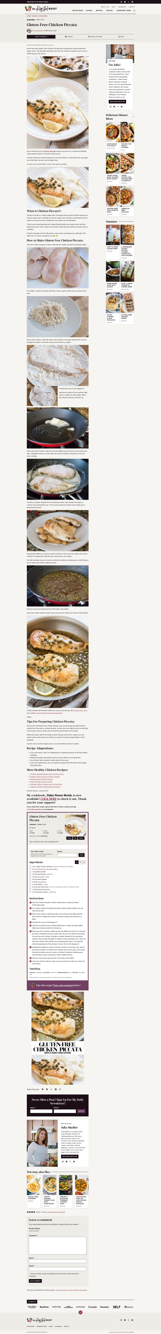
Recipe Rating (34, 1228)
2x (80, 862)
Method (99, 10)
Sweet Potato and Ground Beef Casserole (126, 178)
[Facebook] (125, 2)
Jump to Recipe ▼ (41, 36)
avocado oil (42, 882)
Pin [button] (75, 838)
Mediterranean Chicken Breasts (41, 779)
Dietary (109, 10)
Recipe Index (77, 10)
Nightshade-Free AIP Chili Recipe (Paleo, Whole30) (81, 1200)
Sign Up (81, 1111)
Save (69, 838)
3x (84, 862)
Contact (132, 7)
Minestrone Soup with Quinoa (112, 285)
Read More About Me (69, 1156)
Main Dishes (43, 16)
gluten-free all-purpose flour (48, 869)
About (51, 1326)
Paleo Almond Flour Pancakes (111, 317)
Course (89, 10)
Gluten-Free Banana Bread (126, 316)
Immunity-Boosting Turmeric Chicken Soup (64, 1200)
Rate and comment (63, 985)
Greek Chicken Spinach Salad (41, 782)
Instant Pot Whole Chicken (126, 145)
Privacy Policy (112, 1332)
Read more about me (117, 101)
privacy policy (51, 45)
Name (33, 1108)
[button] (27, 20)
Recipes (35, 16)
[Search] (134, 10)
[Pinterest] (132, 2)
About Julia (105, 7)
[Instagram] (121, 2)
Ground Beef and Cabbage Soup (112, 210)
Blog (113, 7)
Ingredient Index (124, 10)
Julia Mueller (38, 30)
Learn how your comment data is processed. (71, 1290)
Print (81, 838)
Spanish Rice (78, 710)
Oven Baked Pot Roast (112, 145)
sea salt (40, 877)
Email (60, 851)
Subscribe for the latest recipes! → (38, 2)
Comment (33, 1235)
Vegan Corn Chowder (33, 1197)
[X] (128, 2)
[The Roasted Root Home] (41, 9)
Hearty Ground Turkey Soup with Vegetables (49, 1200)
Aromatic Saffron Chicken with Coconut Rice (46, 784)
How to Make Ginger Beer (112, 247)
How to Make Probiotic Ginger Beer (126, 285)
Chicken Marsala (49, 151)
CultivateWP (131, 1332)
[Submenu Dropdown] (93, 10)
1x (76, 862)
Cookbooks (122, 7)
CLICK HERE (49, 799)
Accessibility (119, 1332)
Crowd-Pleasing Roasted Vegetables (49, 713)
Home (29, 16)
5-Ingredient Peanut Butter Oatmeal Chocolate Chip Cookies (126, 251)
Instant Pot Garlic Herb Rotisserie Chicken (45, 787)
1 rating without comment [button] (55, 1212)
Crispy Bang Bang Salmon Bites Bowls (112, 177)
